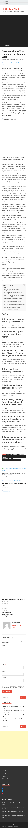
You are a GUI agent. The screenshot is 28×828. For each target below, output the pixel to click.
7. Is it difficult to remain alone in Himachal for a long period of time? (15, 305)
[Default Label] (2, 793)
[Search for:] (14, 697)
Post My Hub (11, 8)
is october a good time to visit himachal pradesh (12, 456)
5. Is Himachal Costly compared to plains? (14, 300)
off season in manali (7, 458)
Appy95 (13, 59)
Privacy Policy (5, 776)
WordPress (9, 826)
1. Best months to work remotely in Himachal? (13, 290)
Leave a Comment (20, 59)
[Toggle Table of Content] (23, 285)
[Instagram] (25, 4)
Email (4, 671)
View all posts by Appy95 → (16, 626)
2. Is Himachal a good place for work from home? (14, 293)
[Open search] (24, 45)
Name (4, 664)
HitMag (16, 826)
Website (4, 677)
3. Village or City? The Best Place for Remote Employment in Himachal (15, 296)
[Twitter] (21, 4)
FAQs (5, 287)
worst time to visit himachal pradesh (11, 460)
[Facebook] (23, 4)
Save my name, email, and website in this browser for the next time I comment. (13, 687)
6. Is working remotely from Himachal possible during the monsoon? (13, 302)
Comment (5, 645)
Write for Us (5, 778)
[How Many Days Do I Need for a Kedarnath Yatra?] (11, 481)
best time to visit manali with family (15, 454)
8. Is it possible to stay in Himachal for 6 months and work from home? (14, 308)
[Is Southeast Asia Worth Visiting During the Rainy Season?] (14, 470)
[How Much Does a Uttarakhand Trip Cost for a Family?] (14, 544)
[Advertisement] (14, 29)
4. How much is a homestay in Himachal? (14, 298)
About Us (4, 773)
